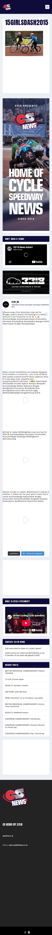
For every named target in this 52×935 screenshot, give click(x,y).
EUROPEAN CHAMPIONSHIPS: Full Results (22, 719)
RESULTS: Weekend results (16, 712)
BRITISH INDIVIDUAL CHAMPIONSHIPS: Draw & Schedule (24, 672)
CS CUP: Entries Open (14, 679)
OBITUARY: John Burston (16, 692)
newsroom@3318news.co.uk (32, 653)
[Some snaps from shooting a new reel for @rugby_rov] (26, 340)
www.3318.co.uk (8, 836)
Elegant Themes (22, 929)
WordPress (39, 929)
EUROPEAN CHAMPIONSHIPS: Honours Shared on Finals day (24, 726)
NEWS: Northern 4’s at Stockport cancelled (24, 698)
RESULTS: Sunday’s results (16, 685)
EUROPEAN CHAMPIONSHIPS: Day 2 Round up (24, 733)
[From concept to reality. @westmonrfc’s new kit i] (26, 520)
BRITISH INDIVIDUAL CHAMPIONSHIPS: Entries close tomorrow (24, 705)
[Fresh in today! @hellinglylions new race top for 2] (26, 460)
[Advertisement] (26, 70)
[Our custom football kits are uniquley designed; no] (26, 400)
